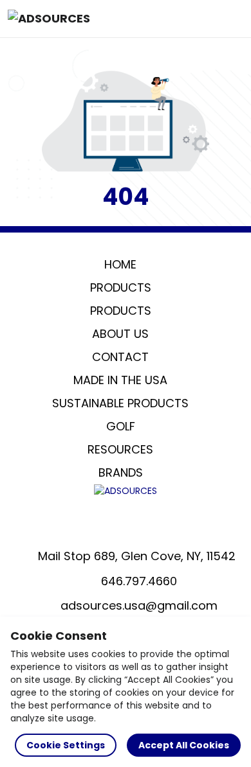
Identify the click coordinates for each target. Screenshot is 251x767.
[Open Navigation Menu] (229, 18)
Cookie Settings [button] (65, 745)
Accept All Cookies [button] (183, 745)
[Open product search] (202, 18)
